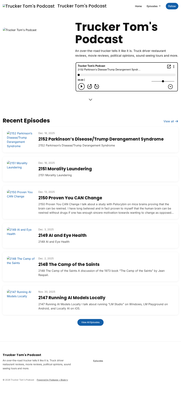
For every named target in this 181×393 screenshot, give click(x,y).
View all (169, 121)
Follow (172, 6)
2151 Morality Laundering (65, 169)
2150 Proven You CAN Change (70, 198)
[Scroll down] (90, 100)
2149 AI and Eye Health (62, 235)
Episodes (152, 6)
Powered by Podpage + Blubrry (52, 379)
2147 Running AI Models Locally (71, 298)
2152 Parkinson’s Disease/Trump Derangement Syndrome (101, 139)
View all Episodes (90, 322)
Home (138, 6)
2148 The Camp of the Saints (69, 264)
